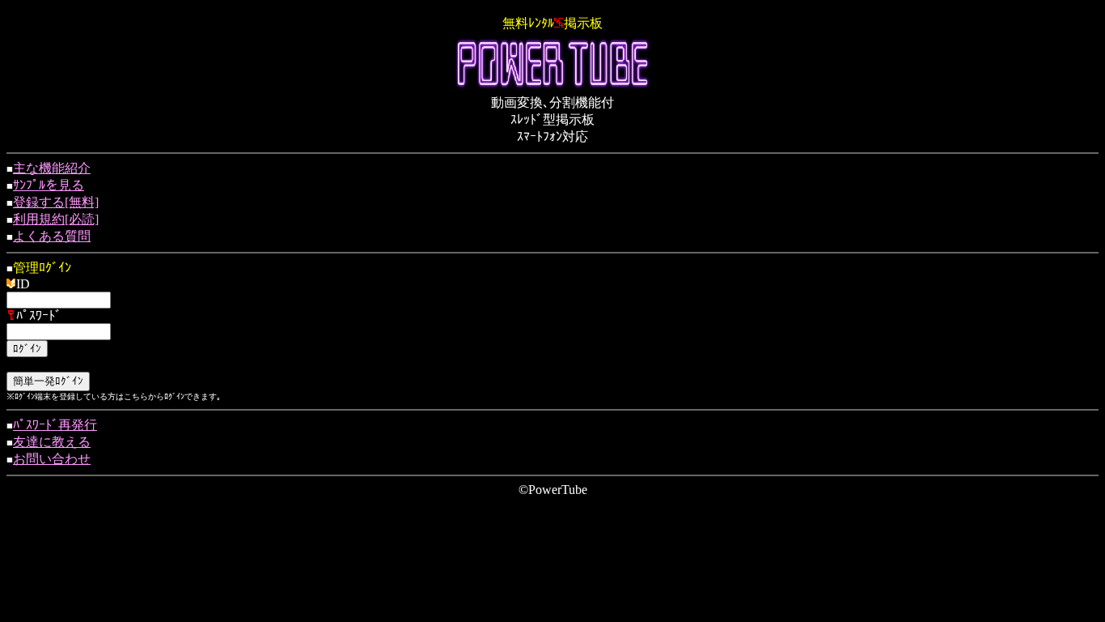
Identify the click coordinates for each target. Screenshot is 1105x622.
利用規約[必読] (56, 219)
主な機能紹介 (52, 168)
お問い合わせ (52, 459)
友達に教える (52, 442)
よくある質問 (52, 236)
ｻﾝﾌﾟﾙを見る (48, 185)
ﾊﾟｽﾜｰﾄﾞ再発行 (55, 425)
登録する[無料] (56, 202)
